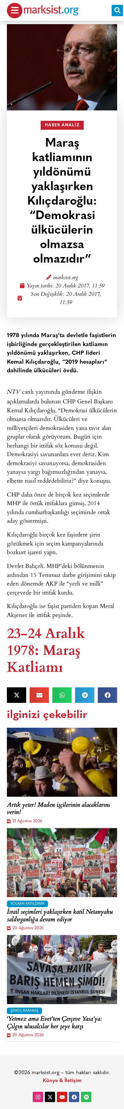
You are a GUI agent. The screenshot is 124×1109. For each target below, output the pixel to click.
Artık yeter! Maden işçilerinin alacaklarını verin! (58, 809)
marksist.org (65, 278)
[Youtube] (62, 1097)
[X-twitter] (50, 1097)
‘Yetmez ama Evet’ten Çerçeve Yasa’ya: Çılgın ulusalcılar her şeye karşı (54, 1023)
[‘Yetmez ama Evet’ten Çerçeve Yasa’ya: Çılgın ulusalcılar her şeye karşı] (62, 969)
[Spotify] (86, 1097)
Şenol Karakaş (24, 1011)
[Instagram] (38, 1097)
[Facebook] (74, 1097)
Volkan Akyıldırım (27, 904)
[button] (117, 10)
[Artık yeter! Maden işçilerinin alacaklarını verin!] (62, 762)
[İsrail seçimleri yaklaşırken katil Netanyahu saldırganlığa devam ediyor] (62, 862)
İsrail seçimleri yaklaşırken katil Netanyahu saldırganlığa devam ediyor (60, 916)
